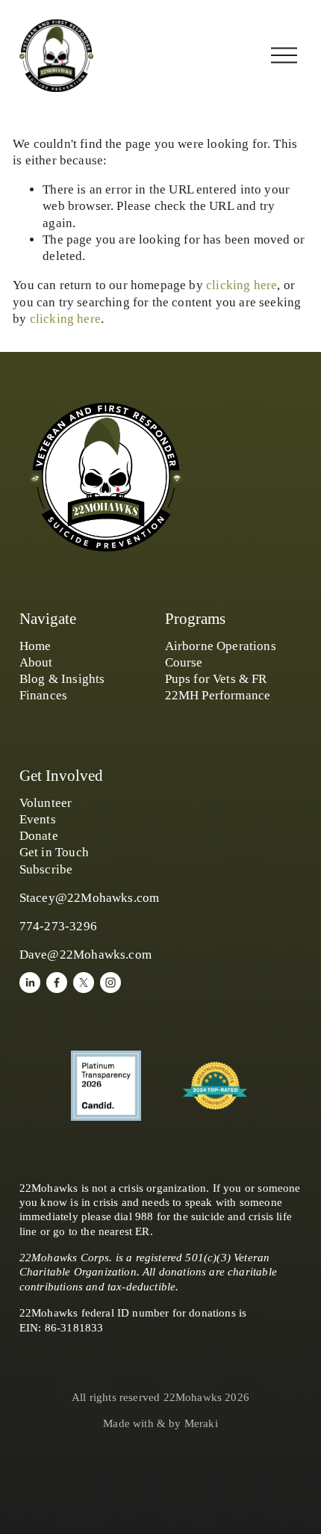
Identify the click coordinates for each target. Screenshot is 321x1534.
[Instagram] (110, 982)
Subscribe (46, 869)
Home (35, 646)
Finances (43, 695)
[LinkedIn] (29, 982)
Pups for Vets (200, 679)
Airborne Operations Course (220, 654)
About (36, 662)
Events (37, 819)
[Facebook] (56, 982)
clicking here (241, 285)
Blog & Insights (62, 679)
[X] (83, 982)
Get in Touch (54, 852)
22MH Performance (218, 695)
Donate (38, 836)
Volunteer (45, 803)
